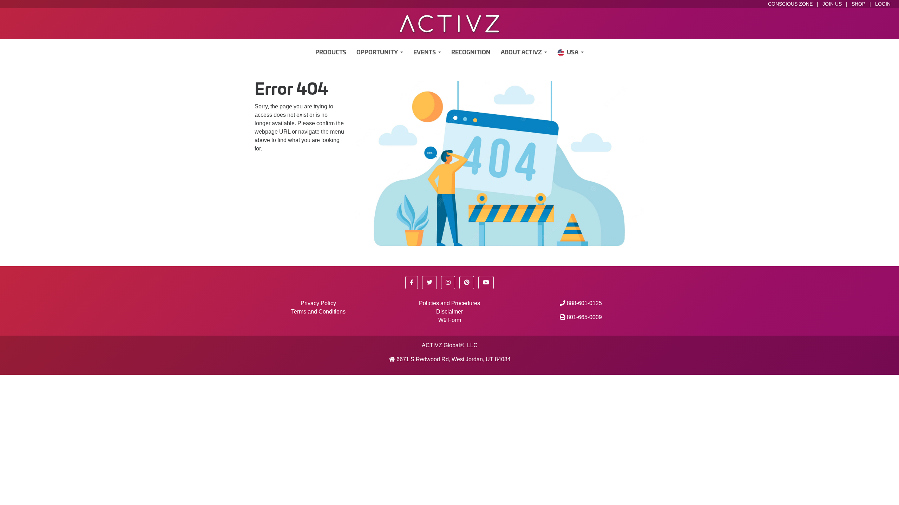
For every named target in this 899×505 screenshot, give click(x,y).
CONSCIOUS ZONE (790, 4)
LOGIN (883, 4)
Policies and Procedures (449, 303)
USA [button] (573, 52)
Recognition (471, 52)
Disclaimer (449, 312)
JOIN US (832, 4)
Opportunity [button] (377, 52)
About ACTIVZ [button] (522, 52)
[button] (411, 282)
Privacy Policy (318, 303)
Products (330, 52)
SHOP (858, 4)
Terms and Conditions (318, 312)
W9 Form (449, 320)
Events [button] (425, 52)
